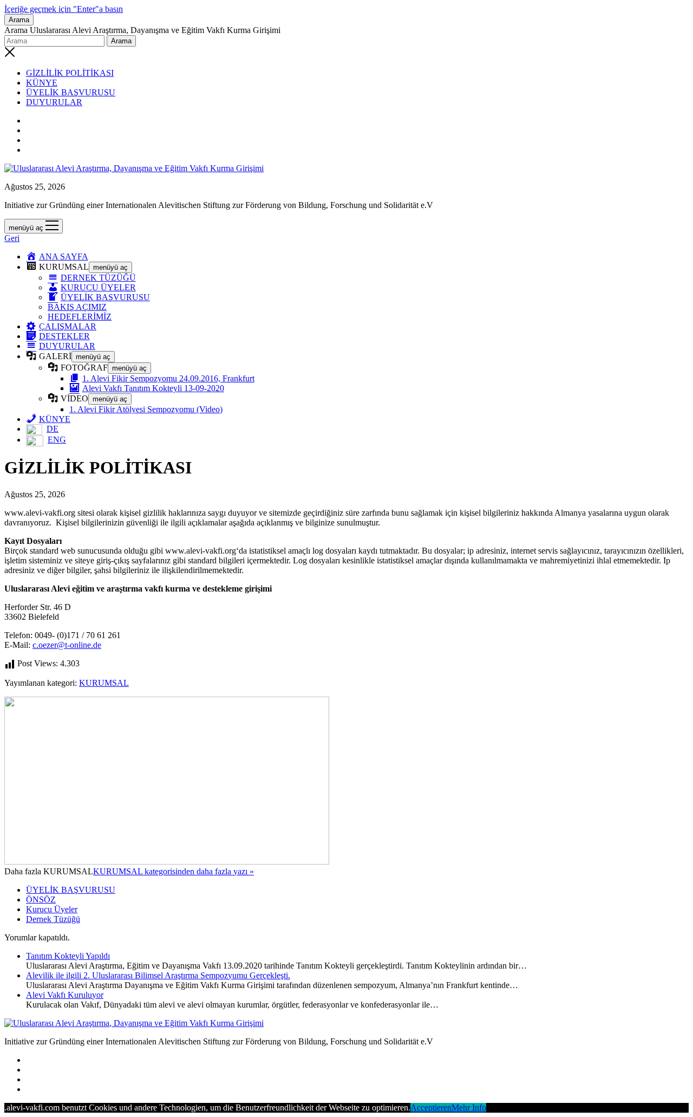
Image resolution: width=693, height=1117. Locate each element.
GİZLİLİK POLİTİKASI (70, 72)
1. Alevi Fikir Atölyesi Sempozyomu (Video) (146, 409)
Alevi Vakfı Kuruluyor (64, 994)
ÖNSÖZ (41, 899)
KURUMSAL (104, 682)
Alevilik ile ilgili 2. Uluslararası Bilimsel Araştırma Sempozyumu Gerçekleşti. (158, 975)
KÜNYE (41, 82)
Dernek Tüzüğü (53, 919)
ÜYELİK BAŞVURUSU (70, 92)
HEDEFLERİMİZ (80, 316)
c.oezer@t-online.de (66, 645)
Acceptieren (431, 1107)
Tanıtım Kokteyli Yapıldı (68, 955)
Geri (11, 238)
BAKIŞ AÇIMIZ (77, 306)
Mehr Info (469, 1107)
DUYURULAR (54, 102)
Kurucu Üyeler (51, 909)
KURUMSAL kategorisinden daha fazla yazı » (173, 871)
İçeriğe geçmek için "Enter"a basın (63, 9)
